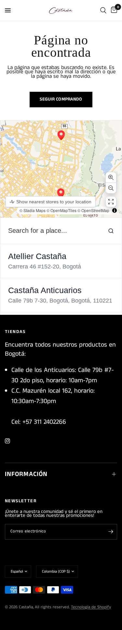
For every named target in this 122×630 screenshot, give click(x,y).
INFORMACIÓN (26, 474)
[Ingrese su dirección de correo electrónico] (110, 532)
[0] (113, 10)
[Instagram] (12, 441)
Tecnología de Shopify (91, 607)
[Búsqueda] (103, 10)
